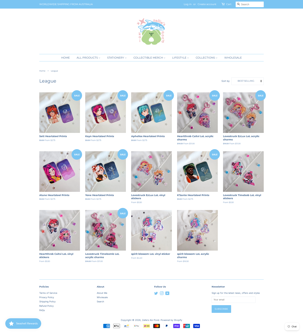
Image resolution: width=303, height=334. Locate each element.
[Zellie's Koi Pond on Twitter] (156, 294)
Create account (207, 4)
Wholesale (233, 57)
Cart (228, 4)
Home (65, 57)
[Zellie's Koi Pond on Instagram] (162, 294)
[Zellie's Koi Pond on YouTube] (167, 294)
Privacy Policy (46, 297)
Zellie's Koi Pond (150, 320)
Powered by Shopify (171, 320)
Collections (206, 57)
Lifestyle (179, 57)
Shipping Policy (47, 301)
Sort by (225, 81)
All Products (88, 57)
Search (100, 301)
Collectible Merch (148, 57)
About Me (102, 293)
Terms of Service (48, 293)
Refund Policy (46, 306)
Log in (187, 4)
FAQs (42, 310)
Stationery (116, 57)
